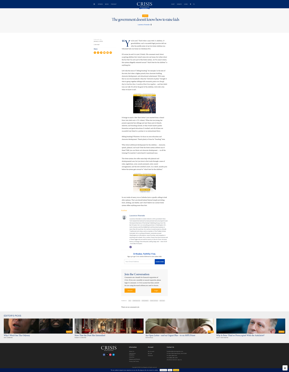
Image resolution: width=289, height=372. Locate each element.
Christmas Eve (136, 300)
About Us (131, 351)
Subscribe (160, 262)
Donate (179, 4)
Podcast (114, 4)
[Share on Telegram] (101, 52)
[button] (285, 367)
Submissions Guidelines (132, 354)
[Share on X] (95, 52)
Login (186, 4)
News (107, 4)
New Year (162, 300)
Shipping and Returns (134, 359)
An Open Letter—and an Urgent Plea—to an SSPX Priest (170, 335)
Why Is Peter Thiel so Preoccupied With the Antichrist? (240, 335)
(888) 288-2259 (173, 357)
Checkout (150, 355)
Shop (173, 4)
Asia (130, 300)
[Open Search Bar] (194, 4)
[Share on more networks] (111, 52)
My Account (151, 351)
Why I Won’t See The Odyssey (17, 335)
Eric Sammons (8, 337)
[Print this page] (107, 52)
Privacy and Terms (134, 361)
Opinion (100, 4)
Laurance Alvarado (144, 24)
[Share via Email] (104, 52)
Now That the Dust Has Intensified (90, 335)
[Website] (130, 247)
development (145, 300)
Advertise (131, 357)
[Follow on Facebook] (104, 355)
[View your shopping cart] (190, 4)
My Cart (150, 353)
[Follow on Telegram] (113, 355)
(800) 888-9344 (173, 355)
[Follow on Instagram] (110, 355)
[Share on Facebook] (98, 52)
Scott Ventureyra (222, 337)
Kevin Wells (149, 337)
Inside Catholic (154, 300)
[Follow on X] (107, 355)
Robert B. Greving (80, 337)
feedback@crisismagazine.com (175, 351)
